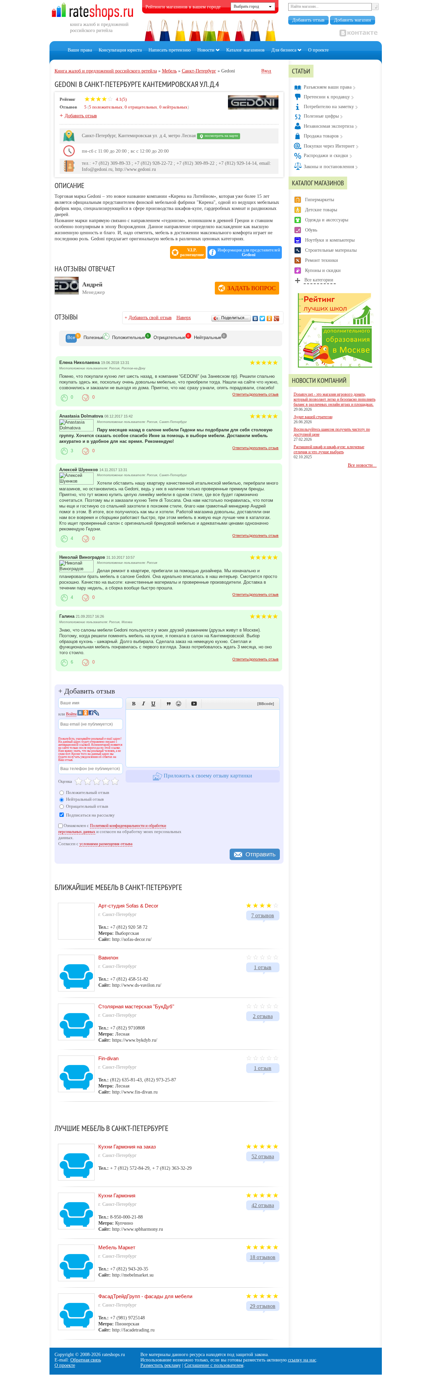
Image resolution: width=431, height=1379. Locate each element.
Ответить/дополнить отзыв (255, 394)
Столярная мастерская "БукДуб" (136, 1006)
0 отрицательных (141, 107)
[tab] (71, 338)
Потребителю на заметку (329, 106)
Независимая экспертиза (329, 126)
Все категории (318, 279)
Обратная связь (85, 1359)
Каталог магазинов (245, 50)
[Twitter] (262, 318)
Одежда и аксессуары (326, 219)
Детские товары (321, 209)
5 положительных (106, 107)
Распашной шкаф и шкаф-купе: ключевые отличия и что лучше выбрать (329, 449)
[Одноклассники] (269, 318)
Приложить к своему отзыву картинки (207, 775)
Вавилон (108, 957)
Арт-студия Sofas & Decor (128, 906)
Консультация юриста (120, 50)
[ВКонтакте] (255, 318)
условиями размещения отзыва (105, 843)
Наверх (183, 317)
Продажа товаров (321, 136)
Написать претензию (169, 50)
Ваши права (80, 50)
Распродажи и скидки (326, 155)
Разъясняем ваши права (328, 87)
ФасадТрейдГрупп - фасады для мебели (145, 1296)
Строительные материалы (331, 250)
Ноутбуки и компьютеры (330, 240)
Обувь (311, 230)
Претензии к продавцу (327, 96)
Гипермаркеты (319, 199)
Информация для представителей (249, 252)
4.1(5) (121, 99)
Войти (71, 714)
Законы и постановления (329, 166)
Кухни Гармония (116, 1195)
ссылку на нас (302, 1359)
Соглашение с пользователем (214, 1365)
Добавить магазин (352, 20)
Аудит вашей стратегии (313, 417)
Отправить (260, 854)
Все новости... (362, 465)
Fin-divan (108, 1058)
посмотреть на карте (221, 135)
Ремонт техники (321, 260)
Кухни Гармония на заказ (127, 1147)
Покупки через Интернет (329, 146)
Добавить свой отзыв (150, 317)
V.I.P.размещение (192, 252)
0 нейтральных (173, 107)
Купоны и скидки (323, 270)
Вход (266, 70)
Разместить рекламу (160, 1365)
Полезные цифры (321, 116)
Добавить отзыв (308, 20)
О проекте (318, 50)
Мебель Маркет (116, 1247)
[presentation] (71, 338)
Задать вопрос (251, 288)
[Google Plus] (276, 318)
